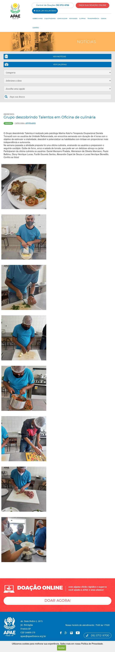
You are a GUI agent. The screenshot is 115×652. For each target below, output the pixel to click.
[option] (57, 41)
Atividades (30, 123)
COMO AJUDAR (62, 18)
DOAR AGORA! (57, 600)
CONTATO (36, 28)
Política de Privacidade (92, 643)
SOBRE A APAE (38, 18)
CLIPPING (82, 18)
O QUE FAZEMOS (50, 18)
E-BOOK (103, 18)
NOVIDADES (73, 18)
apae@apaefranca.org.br (33, 636)
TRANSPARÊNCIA (93, 18)
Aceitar (61, 647)
